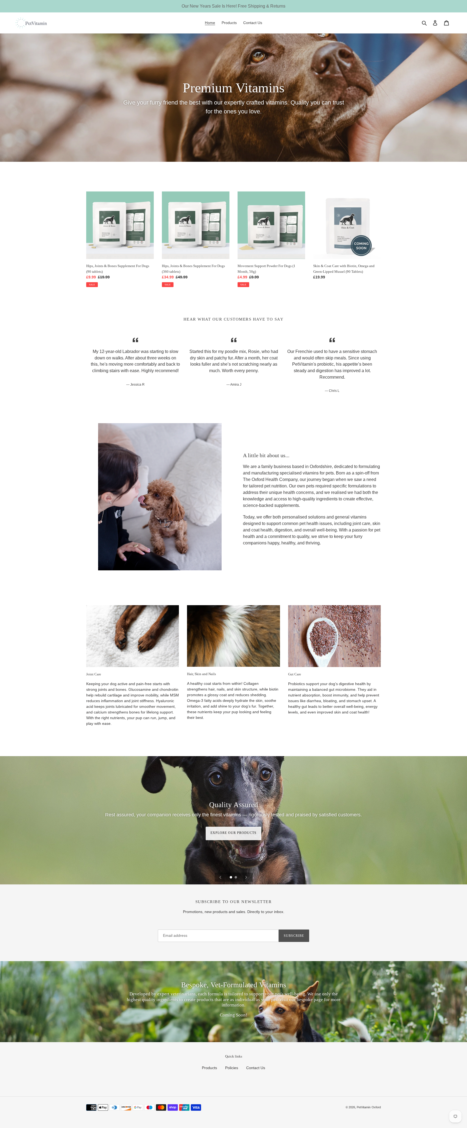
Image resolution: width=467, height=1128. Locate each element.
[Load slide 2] (236, 877)
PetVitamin (364, 1107)
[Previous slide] (220, 877)
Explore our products (233, 833)
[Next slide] (246, 877)
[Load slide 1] (231, 877)
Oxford (376, 1107)
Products (209, 1068)
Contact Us (255, 1068)
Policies (231, 1068)
